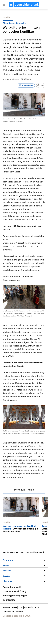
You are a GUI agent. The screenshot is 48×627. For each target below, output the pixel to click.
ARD (15, 607)
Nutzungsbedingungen (15, 595)
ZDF (21, 607)
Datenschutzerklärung (15, 591)
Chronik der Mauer (13, 611)
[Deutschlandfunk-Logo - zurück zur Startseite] (24, 4)
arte (37, 607)
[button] (4, 4)
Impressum (9, 599)
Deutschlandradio (12, 587)
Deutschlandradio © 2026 (17, 615)
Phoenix (29, 607)
